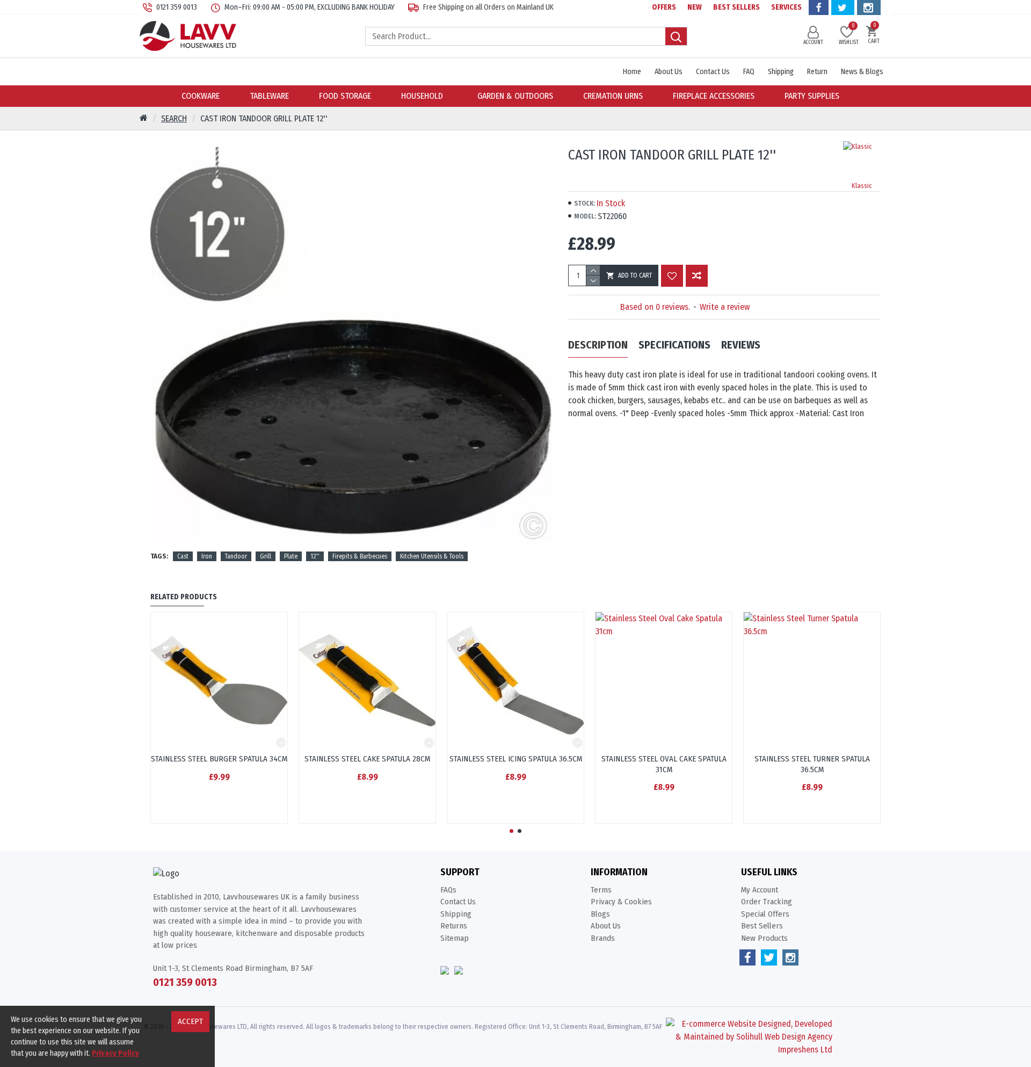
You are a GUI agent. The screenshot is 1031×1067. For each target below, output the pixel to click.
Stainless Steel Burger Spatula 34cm (219, 759)
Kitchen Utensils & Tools (431, 556)
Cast (182, 556)
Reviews (740, 344)
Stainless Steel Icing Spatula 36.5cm (515, 759)
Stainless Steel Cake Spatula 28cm (367, 759)
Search (174, 118)
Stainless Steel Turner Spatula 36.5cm (812, 764)
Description (598, 344)
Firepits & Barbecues (359, 556)
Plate (290, 556)
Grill (265, 556)
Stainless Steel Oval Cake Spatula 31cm (664, 764)
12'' (315, 556)
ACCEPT (190, 1021)
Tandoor (236, 556)
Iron (206, 556)
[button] (511, 831)
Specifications (674, 344)
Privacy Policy (115, 1053)
